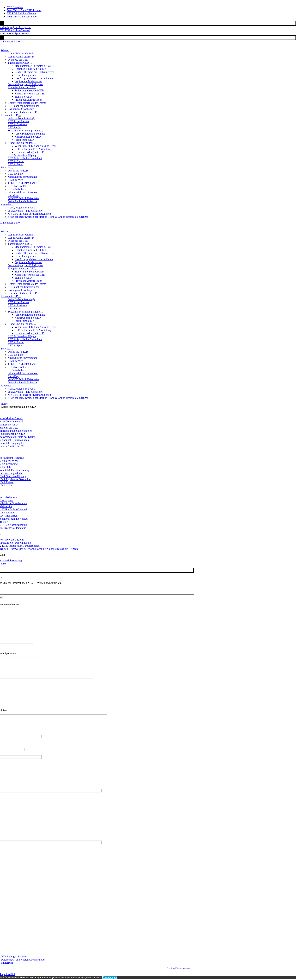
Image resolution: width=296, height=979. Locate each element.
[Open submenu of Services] (11, 168)
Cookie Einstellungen (178, 968)
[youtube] (3, 23)
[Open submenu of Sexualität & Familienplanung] (41, 131)
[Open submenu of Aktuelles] (12, 205)
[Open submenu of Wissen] (10, 51)
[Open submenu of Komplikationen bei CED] (36, 88)
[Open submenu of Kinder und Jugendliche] (35, 143)
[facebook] (1, 23)
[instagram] (2, 23)
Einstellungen (109, 977)
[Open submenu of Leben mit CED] (19, 116)
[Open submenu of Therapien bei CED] (30, 63)
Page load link (7, 974)
